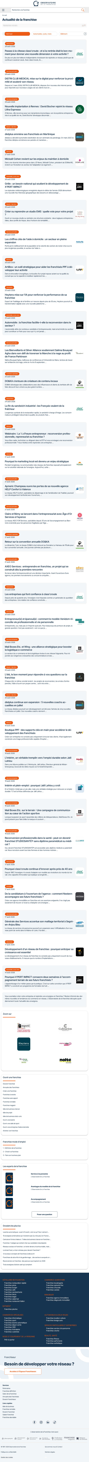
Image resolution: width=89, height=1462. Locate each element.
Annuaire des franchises (11, 1087)
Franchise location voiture (56, 1318)
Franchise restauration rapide (15, 1283)
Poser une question (44, 1214)
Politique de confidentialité (8, 1452)
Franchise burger (10, 1287)
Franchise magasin (9, 1105)
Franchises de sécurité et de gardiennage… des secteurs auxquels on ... (27, 1257)
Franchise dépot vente (12, 1325)
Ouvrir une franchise (12, 1077)
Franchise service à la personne (58, 1328)
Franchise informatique (13, 1318)
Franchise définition (9, 1391)
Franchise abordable (9, 1417)
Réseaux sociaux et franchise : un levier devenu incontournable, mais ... (26, 1246)
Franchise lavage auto (54, 1320)
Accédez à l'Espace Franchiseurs (23, 1371)
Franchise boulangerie (54, 1283)
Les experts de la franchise (15, 1166)
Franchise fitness (52, 1339)
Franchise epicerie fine (54, 1285)
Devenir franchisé (9, 1084)
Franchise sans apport (10, 1098)
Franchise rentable (9, 1102)
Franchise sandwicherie (13, 1292)
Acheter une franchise (10, 1131)
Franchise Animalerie (12, 1329)
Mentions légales (50, 1452)
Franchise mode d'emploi (14, 1142)
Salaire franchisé (8, 1415)
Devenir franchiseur (9, 1399)
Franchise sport (10, 1320)
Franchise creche (52, 1331)
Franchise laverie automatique (15, 1323)
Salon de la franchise (9, 1394)
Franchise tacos (10, 1294)
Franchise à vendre (9, 1094)
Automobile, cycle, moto (42, 34)
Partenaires (6, 1388)
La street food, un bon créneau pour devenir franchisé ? (21, 1250)
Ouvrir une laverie (9, 1120)
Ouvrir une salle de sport (11, 1123)
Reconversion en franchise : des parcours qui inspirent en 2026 (24, 1261)
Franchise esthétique (54, 1343)
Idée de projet (7, 1112)
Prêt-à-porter (9, 1340)
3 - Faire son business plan (12, 1155)
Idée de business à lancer (11, 1109)
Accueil (4, 15)
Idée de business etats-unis (12, 1116)
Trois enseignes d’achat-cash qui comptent (17, 1264)
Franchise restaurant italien (14, 1301)
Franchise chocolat (53, 1287)
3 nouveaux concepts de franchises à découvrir (19, 1254)
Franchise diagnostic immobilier (58, 1300)
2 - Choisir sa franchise (10, 1152)
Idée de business (8, 1406)
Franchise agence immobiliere (57, 1298)
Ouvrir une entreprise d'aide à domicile (16, 1127)
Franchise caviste (52, 1290)
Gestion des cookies (7, 1457)
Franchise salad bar (11, 1299)
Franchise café (9, 1290)
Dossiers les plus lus (12, 1226)
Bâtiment (64, 34)
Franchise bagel (10, 1296)
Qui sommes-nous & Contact (53, 1447)
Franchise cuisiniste (11, 1332)
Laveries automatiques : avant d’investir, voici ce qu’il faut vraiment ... (26, 1232)
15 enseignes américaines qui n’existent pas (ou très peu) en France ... (26, 1236)
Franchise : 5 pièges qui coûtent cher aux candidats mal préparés (24, 1243)
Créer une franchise (9, 1091)
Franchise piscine (10, 1309)
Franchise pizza (10, 1285)
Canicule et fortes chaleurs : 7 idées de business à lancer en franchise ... (27, 1239)
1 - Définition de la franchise (12, 1148)
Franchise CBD (10, 1327)
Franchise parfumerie (54, 1341)
